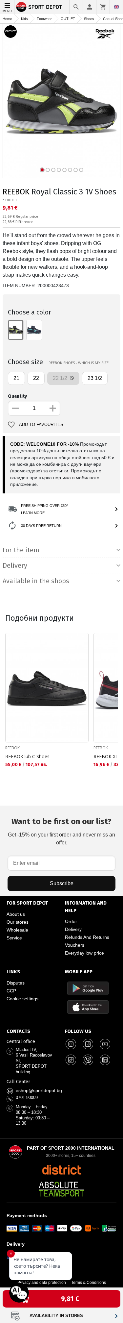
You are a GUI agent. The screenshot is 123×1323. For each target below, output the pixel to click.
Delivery (73, 929)
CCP (11, 990)
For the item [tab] (21, 550)
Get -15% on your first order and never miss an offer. (61, 831)
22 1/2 (61, 378)
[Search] (76, 7)
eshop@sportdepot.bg (39, 1090)
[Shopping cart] (103, 7)
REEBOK (16, 191)
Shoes (89, 19)
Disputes (16, 983)
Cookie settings (22, 998)
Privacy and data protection (41, 1282)
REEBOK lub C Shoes (27, 756)
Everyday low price (84, 953)
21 (16, 378)
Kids (24, 19)
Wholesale (17, 930)
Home (7, 19)
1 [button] (42, 169)
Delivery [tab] (15, 565)
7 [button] (75, 169)
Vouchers (74, 945)
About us (16, 914)
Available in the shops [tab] (36, 581)
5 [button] (64, 169)
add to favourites (41, 424)
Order (71, 921)
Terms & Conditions (88, 1282)
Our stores (18, 922)
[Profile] (89, 7)
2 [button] (47, 169)
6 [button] (70, 169)
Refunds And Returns (87, 937)
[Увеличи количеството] (52, 408)
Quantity (17, 396)
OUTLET (68, 19)
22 (36, 378)
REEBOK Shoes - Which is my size (79, 362)
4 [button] (58, 169)
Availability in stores (56, 1315)
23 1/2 (95, 378)
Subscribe (61, 883)
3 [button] (53, 169)
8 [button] (81, 169)
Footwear (44, 19)
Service (14, 937)
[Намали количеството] (15, 408)
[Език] (116, 7)
